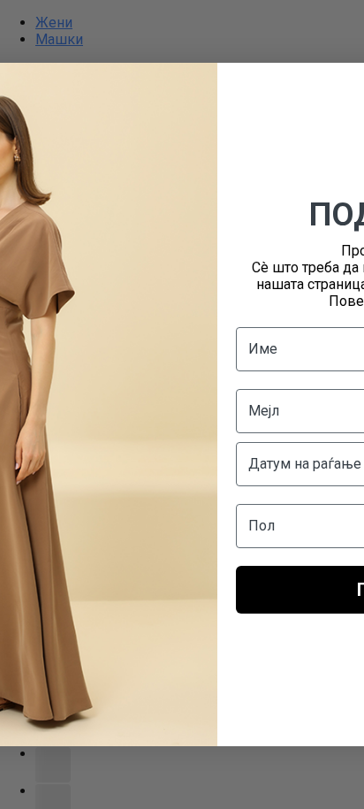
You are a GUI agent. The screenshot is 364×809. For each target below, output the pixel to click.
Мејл (263, 410)
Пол (261, 525)
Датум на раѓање (304, 463)
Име (262, 348)
